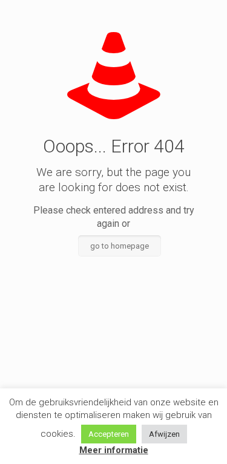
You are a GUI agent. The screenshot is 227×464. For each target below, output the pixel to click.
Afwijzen (164, 434)
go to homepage (119, 245)
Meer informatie (113, 450)
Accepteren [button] (108, 434)
